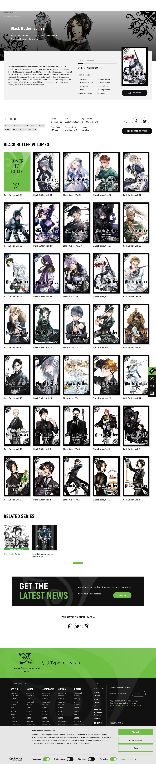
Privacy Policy (121, 705)
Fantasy (7, 129)
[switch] (70, 759)
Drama (13, 708)
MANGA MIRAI (86, 93)
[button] (78, 563)
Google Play (104, 86)
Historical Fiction (18, 129)
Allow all (135, 732)
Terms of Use (135, 705)
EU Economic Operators (98, 714)
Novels (14, 689)
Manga (29, 689)
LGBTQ (13, 718)
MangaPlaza (105, 89)
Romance (14, 721)
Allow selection (135, 740)
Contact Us (97, 718)
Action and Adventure (12, 126)
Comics (62, 689)
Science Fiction (16, 725)
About (96, 699)
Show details (126, 759)
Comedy (25, 126)
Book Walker (105, 82)
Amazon (83, 79)
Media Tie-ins (63, 721)
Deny (135, 748)
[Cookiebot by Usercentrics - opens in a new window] (15, 759)
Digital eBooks (15, 16)
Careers (96, 702)
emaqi (102, 93)
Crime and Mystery (37, 126)
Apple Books (105, 79)
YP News (97, 692)
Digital (77, 689)
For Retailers (98, 709)
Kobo (82, 89)
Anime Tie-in (31, 129)
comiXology (85, 86)
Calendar (97, 696)
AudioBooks (48, 689)
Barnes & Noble (86, 82)
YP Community (99, 689)
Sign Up (138, 693)
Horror (13, 715)
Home (6, 16)
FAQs (95, 706)
